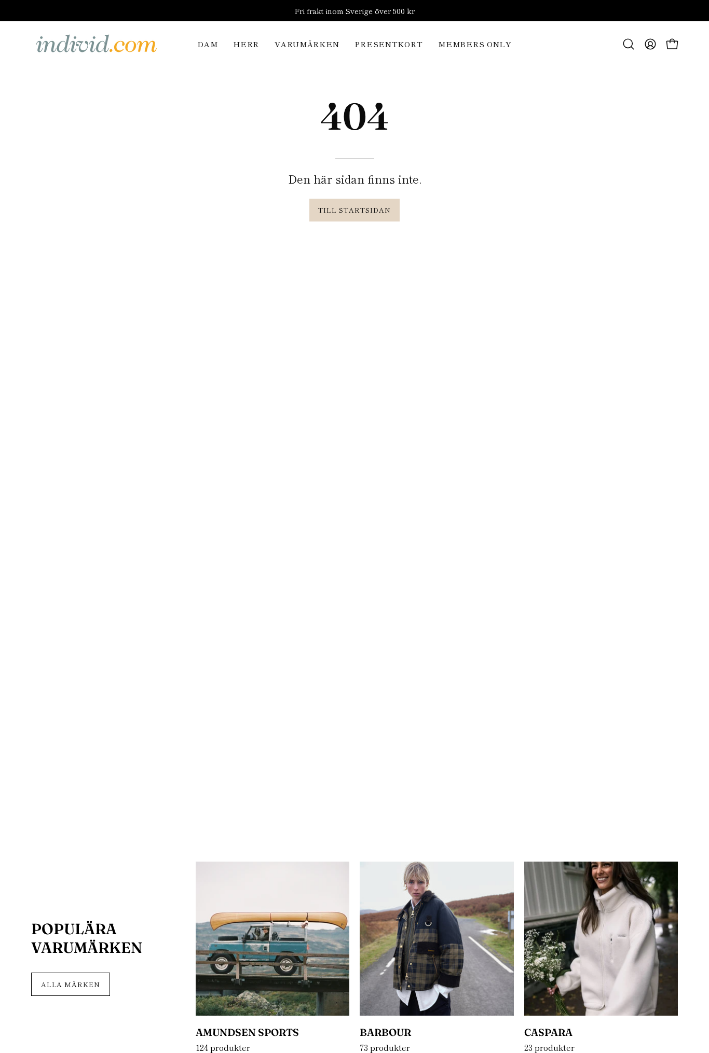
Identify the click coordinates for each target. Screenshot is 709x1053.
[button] (628, 44)
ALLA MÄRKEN (71, 984)
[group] (354, 10)
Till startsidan (354, 210)
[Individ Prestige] (96, 44)
